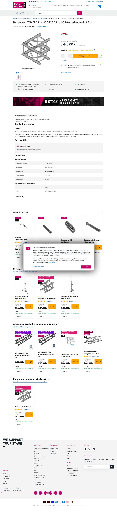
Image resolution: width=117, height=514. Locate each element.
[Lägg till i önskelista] (100, 56)
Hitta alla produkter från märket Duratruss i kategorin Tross (30, 382)
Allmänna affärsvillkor (73, 468)
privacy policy (51, 262)
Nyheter (52, 451)
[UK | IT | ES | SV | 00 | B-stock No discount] (58, 101)
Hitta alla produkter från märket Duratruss (25, 271)
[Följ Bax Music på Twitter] (89, 449)
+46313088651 (16, 488)
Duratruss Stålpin (43, 243)
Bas (35, 470)
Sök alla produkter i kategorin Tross (23, 327)
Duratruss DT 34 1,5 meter (46, 298)
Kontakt (69, 448)
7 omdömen (26, 301)
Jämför (19, 316)
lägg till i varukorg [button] (86, 56)
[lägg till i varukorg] (98, 247)
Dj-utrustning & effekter (40, 456)
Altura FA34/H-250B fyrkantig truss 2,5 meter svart (46, 354)
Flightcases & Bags (39, 484)
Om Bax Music (54, 448)
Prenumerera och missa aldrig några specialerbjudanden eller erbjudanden (99, 461)
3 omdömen (95, 356)
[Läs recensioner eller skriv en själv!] (17, 26)
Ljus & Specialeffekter (39, 477)
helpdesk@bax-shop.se (17, 490)
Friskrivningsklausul (72, 470)
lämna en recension (42, 26)
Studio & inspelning (39, 458)
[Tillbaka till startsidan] (17, 13)
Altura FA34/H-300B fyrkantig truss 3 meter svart (22, 355)
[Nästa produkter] (102, 211)
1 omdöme (26, 242)
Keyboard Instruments (39, 475)
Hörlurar (36, 463)
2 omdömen (49, 301)
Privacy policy (70, 473)
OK (87, 267)
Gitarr (35, 468)
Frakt (68, 453)
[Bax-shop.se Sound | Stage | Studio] (19, 5)
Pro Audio (36, 453)
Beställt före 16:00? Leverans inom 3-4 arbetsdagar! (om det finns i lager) (71, 5)
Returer (69, 456)
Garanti (69, 458)
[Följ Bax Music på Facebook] (85, 449)
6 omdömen (72, 301)
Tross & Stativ (37, 482)
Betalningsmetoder (72, 451)
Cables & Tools (38, 480)
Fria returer (33, 5)
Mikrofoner (36, 460)
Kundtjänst (71, 445)
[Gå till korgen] (99, 5)
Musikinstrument (38, 465)
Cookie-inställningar (72, 475)
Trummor (36, 472)
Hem (68, 466)
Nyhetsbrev (53, 453)
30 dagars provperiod (36, 7)
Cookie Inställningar (38, 266)
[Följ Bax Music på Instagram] (94, 449)
